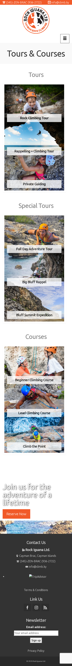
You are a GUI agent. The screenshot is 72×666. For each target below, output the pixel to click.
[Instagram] (36, 607)
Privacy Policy (36, 650)
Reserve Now (16, 514)
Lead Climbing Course (34, 413)
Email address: (36, 627)
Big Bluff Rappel (34, 282)
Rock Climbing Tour (34, 118)
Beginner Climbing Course (34, 380)
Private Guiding (34, 184)
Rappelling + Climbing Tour (34, 151)
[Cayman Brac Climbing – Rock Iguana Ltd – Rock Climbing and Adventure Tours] (36, 20)
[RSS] (45, 607)
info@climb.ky (37, 566)
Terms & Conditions (36, 590)
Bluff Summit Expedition (34, 315)
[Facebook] (27, 607)
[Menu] (64, 38)
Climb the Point (34, 446)
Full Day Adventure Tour (34, 249)
